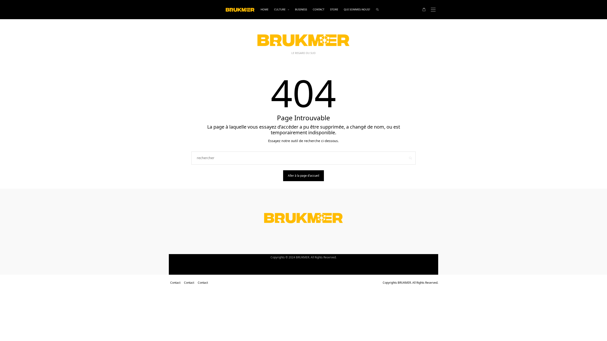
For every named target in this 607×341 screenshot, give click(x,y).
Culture (279, 9)
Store (334, 9)
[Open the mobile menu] (433, 9)
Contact (318, 9)
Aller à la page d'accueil (303, 176)
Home (264, 9)
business (301, 9)
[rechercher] (377, 9)
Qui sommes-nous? (357, 9)
